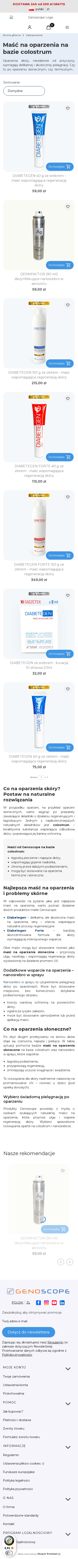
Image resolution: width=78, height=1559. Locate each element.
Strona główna (12, 35)
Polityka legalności (16, 1480)
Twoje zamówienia (16, 1376)
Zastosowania (34, 35)
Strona (33, 777)
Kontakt (9, 1524)
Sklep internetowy (38, 1554)
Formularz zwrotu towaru (21, 1437)
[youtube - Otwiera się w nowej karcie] (54, 1302)
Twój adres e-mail (14, 1321)
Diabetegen (16, 917)
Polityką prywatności (17, 1355)
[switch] (9, 1553)
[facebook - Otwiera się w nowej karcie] (38, 1302)
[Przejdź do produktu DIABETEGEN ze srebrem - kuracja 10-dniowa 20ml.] (39, 624)
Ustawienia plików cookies (22, 1463)
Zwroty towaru (13, 1428)
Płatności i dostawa (17, 1420)
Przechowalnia (13, 1393)
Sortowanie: (11, 82)
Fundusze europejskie (19, 1472)
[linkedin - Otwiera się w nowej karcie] (62, 1302)
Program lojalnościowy (19, 1542)
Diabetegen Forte (25, 930)
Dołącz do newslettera (29, 1332)
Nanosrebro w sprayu (18, 982)
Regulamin (55, 1342)
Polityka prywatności (18, 1489)
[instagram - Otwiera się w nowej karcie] (46, 1302)
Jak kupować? (13, 1411)
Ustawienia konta (15, 1385)
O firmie (9, 1507)
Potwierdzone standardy (21, 1515)
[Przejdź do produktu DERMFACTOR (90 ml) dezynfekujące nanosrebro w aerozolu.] (39, 235)
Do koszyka (56, 166)
